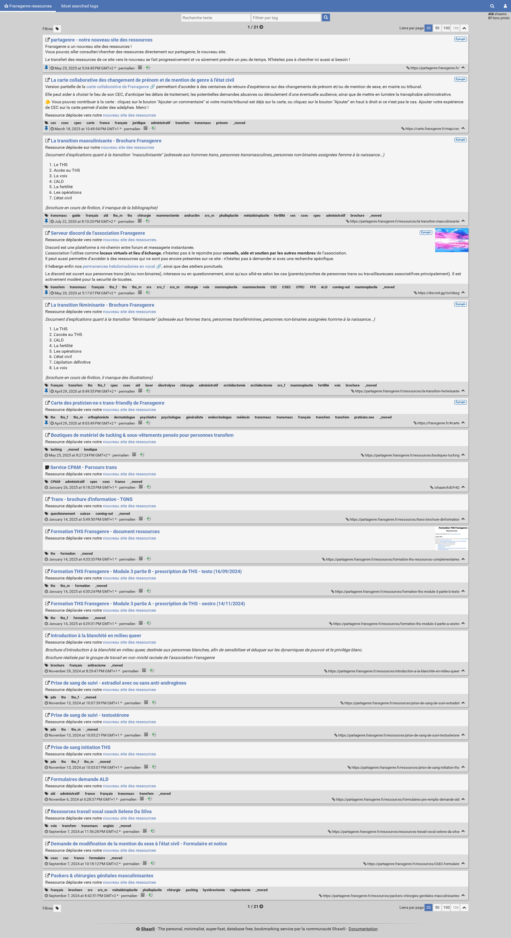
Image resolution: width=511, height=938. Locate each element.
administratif (160, 123)
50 (437, 28)
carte (90, 123)
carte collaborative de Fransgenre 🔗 (120, 86)
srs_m (209, 215)
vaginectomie (240, 890)
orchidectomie (234, 385)
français (121, 123)
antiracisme (97, 665)
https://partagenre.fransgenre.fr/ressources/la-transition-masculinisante (404, 221)
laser (149, 385)
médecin (243, 417)
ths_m (117, 215)
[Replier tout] (464, 28)
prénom (222, 123)
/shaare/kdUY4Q (446, 487)
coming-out (341, 287)
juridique (139, 123)
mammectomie (167, 215)
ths (129, 215)
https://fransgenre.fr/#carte (438, 423)
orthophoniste (98, 417)
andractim (192, 215)
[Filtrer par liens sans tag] (57, 28)
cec (53, 123)
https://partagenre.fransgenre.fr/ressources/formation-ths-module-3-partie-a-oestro (396, 624)
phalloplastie (228, 215)
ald (106, 215)
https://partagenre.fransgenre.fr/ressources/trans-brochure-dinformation (404, 519)
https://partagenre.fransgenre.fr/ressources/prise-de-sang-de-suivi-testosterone (398, 735)
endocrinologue (220, 417)
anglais (108, 826)
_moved (239, 123)
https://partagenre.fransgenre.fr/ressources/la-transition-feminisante (407, 391)
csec (65, 123)
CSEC (286, 287)
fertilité (279, 215)
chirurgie (144, 215)
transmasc (203, 123)
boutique (90, 449)
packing (192, 890)
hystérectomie (214, 890)
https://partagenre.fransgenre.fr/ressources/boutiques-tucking (412, 455)
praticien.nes (364, 417)
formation (67, 554)
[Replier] (463, 67)
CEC (273, 287)
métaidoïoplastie (256, 215)
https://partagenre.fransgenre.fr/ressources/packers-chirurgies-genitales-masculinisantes (391, 896)
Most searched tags (79, 6)
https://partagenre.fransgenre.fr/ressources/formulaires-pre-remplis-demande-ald (397, 799)
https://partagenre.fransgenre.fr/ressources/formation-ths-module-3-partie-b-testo (397, 592)
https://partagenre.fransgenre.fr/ (435, 68)
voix (206, 287)
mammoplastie (226, 287)
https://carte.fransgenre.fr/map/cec (432, 129)
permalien (94, 68)
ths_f (113, 287)
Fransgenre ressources (30, 6)
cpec (77, 123)
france (105, 123)
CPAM (55, 482)
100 (446, 28)
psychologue (171, 417)
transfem (182, 123)
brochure (357, 215)
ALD (324, 287)
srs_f (161, 287)
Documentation (363, 928)
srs (148, 287)
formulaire (97, 858)
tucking (56, 449)
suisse (85, 514)
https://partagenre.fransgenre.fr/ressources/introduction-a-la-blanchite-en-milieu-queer (393, 671)
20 (428, 28)
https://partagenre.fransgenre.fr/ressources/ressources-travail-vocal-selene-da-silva (395, 832)
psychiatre (148, 417)
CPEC (300, 287)
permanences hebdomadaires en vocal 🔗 (122, 266)
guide (76, 215)
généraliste (194, 417)
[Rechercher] (492, 6)
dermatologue (124, 417)
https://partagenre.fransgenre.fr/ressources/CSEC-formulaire (413, 864)
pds (53, 697)
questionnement (63, 514)
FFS (313, 287)
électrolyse (166, 385)
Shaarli (148, 928)
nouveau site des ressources (129, 115)
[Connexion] (505, 6)
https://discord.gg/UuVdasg (438, 293)
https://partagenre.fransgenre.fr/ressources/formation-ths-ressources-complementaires (392, 559)
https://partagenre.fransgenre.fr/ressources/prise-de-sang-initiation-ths (405, 768)
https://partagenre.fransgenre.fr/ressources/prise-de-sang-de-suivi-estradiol (402, 703)
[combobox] (286, 18)
